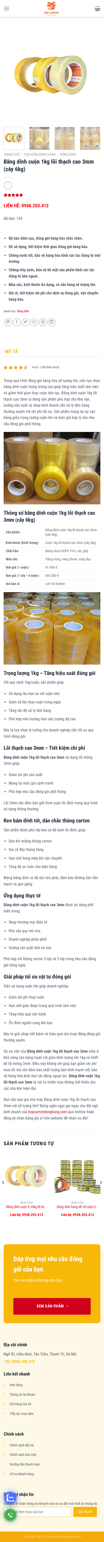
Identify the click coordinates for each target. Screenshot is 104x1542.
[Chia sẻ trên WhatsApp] (8, 322)
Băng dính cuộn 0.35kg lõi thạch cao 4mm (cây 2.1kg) (26, 1207)
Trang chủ (12, 154)
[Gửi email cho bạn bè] (34, 322)
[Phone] (10, 1514)
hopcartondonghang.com (47, 1112)
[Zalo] (10, 1498)
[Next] (92, 74)
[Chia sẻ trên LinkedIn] (52, 322)
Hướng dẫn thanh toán (25, 1464)
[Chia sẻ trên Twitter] (26, 322)
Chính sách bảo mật (23, 1455)
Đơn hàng (16, 1385)
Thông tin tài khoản (22, 1395)
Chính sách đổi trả (22, 1445)
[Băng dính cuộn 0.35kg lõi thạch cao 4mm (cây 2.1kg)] (27, 1175)
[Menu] (6, 8)
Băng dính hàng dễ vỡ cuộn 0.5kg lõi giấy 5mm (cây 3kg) (77, 1207)
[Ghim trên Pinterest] (43, 322)
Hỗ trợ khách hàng (22, 1474)
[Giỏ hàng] (97, 8)
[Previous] (11, 74)
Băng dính (68, 154)
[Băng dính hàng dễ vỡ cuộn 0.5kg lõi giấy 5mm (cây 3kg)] (77, 1175)
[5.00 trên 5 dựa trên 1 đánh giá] (52, 195)
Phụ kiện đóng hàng (40, 154)
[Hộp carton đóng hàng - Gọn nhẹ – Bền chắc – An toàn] (52, 8)
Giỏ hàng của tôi (20, 1404)
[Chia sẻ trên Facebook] (17, 322)
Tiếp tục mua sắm (22, 1414)
